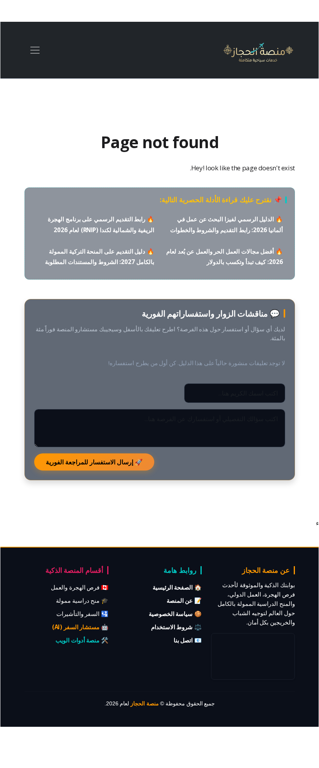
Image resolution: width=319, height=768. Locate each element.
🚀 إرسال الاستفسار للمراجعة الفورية (94, 462)
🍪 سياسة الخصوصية (175, 614)
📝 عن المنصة (184, 600)
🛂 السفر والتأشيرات (82, 614)
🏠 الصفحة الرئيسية (177, 587)
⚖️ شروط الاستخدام (176, 627)
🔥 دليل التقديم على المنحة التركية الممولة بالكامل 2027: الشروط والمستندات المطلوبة (99, 256)
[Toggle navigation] (34, 50)
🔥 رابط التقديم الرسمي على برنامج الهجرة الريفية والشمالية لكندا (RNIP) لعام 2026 (101, 224)
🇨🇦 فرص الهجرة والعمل (79, 587)
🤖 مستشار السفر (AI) (80, 627)
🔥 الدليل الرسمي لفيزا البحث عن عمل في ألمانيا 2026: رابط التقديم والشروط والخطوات (226, 224)
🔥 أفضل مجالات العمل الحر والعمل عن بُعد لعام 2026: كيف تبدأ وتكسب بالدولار (224, 256)
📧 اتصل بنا (188, 640)
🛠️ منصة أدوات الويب (82, 640)
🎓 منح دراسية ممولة (82, 600)
